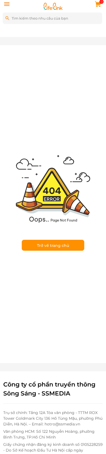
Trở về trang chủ (53, 245)
